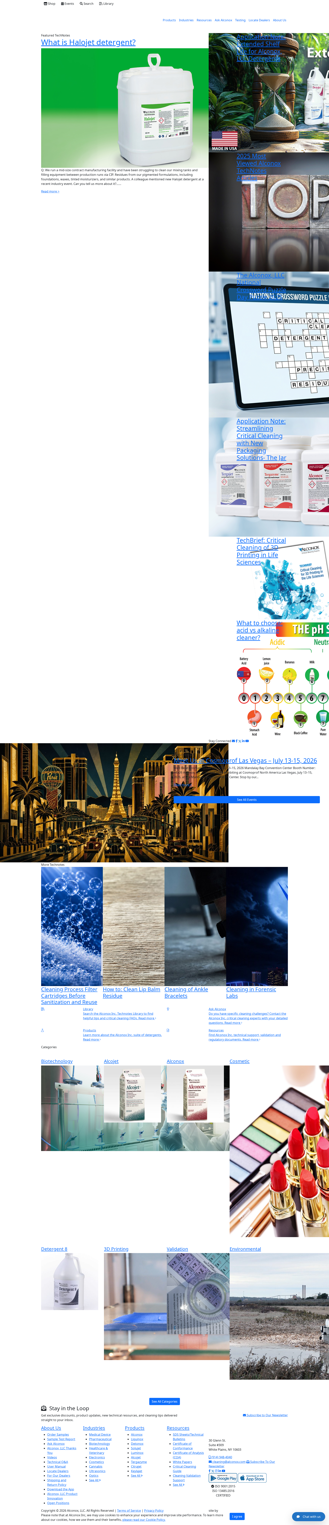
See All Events (247, 800)
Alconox (175, 1061)
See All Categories (164, 1401)
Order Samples (58, 1434)
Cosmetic (240, 1061)
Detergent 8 (54, 1249)
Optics (93, 1476)
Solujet (136, 1448)
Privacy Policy (154, 1510)
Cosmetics (96, 1462)
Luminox (137, 1453)
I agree (237, 1516)
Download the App (60, 1489)
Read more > (50, 191)
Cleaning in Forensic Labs (251, 992)
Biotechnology (57, 1061)
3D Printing (116, 1249)
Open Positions (58, 1503)
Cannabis (95, 1466)
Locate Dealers (259, 20)
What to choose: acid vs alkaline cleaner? (260, 630)
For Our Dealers (58, 1476)
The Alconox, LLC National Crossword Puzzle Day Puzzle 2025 (261, 286)
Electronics (97, 1457)
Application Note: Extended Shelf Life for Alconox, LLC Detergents (261, 47)
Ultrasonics (97, 1471)
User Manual (56, 1466)
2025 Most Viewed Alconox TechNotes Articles (259, 167)
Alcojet (111, 1061)
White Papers (182, 1462)
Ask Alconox (223, 20)
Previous (38, 937)
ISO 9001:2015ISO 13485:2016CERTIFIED (224, 1490)
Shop (51, 4)
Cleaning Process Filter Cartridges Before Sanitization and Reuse (69, 995)
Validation (177, 1249)
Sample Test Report (61, 1439)
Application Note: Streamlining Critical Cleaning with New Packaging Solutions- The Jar (261, 439)
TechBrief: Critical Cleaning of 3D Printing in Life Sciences (261, 551)
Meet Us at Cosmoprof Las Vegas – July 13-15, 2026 (245, 760)
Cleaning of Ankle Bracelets (186, 992)
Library (108, 4)
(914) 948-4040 (221, 1457)
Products (169, 20)
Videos (52, 1457)
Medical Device (100, 1434)
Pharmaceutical (100, 1439)
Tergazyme (139, 1462)
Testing (240, 20)
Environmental (245, 1249)
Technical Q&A (57, 1462)
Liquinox (137, 1439)
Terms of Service (129, 1510)
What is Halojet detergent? (88, 42)
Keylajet (136, 1471)
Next (291, 937)
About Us (279, 20)
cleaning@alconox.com (229, 1462)
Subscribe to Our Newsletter (267, 1415)
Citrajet (136, 1466)
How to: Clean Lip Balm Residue (131, 992)
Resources (204, 20)
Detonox (137, 1444)
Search (88, 4)
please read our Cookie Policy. (143, 1520)
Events (69, 4)
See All (94, 1480)
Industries (186, 20)
